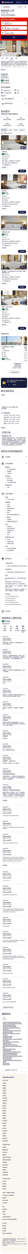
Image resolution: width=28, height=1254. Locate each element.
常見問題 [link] (4, 1183)
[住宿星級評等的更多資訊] (7, 12)
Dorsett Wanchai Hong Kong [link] (10, 1053)
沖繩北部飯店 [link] (5, 1174)
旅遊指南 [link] (4, 1230)
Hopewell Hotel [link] (7, 1050)
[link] (25, 7)
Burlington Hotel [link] (7, 1037)
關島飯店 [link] (4, 1154)
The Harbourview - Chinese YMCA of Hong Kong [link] (12, 1039)
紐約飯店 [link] (4, 1128)
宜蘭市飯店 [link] (4, 1100)
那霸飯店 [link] (4, 1135)
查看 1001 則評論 (8, 1007)
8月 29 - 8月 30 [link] (21, 119)
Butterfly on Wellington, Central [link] (11, 1033)
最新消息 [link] (4, 1197)
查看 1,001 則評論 (5, 83)
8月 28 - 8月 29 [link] (7, 119)
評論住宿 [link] (4, 1188)
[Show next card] (26, 48)
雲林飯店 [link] (4, 1169)
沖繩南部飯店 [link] (5, 1172)
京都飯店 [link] (4, 1103)
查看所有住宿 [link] (6, 7)
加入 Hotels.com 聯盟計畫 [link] (8, 1195)
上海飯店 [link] (4, 1125)
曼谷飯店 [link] (4, 1123)
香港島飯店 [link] (7, 1070)
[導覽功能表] (25, 2)
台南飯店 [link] (4, 1093)
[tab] (4, 1018)
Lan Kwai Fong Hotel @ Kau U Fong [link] (12, 1052)
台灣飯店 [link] (4, 1147)
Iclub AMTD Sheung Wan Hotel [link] (11, 1042)
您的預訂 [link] (4, 1181)
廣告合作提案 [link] (5, 1200)
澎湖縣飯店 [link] (4, 1162)
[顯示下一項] (25, 352)
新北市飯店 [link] (4, 1120)
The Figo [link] (5, 1035)
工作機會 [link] (4, 1228)
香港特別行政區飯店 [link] (6, 1159)
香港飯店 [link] (4, 1108)
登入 (9, 384)
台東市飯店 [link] (4, 1098)
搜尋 (14, 37)
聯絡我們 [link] (4, 1186)
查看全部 (3, 95)
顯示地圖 (4, 408)
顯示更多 (3, 69)
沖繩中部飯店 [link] (5, 1164)
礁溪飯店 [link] (4, 1088)
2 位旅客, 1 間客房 (9, 33)
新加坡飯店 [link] (4, 1138)
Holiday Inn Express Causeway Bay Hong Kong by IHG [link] (12, 1031)
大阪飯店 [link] (4, 1090)
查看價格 (22, 171)
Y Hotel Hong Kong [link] (8, 1036)
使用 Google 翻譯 (7, 813)
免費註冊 (14, 384)
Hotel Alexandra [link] (7, 1059)
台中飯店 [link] (4, 1095)
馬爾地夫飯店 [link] (5, 1149)
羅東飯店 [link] (4, 1110)
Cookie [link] (4, 1214)
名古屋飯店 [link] (4, 1130)
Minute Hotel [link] (6, 1064)
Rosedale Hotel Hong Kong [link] (10, 1044)
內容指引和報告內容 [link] (6, 1216)
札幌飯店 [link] (4, 1133)
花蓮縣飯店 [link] (4, 1167)
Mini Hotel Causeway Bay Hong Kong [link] (12, 1056)
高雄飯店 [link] (4, 1085)
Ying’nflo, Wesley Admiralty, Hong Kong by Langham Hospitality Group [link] (12, 1022)
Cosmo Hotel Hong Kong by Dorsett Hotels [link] (12, 1061)
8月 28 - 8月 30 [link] (7, 125)
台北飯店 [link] (4, 1083)
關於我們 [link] (4, 1225)
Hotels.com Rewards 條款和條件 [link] (9, 1219)
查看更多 (3, 427)
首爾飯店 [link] (4, 1115)
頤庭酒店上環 (8, 24)
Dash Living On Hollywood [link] (10, 1026)
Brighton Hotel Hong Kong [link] (10, 1054)
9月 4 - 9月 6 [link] (21, 125)
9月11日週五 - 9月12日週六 (11, 28)
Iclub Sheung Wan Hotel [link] (9, 1049)
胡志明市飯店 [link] (5, 1140)
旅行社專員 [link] (4, 1202)
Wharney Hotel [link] (7, 1043)
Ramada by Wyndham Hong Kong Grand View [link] (11, 1028)
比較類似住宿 (15, 372)
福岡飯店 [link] (4, 1118)
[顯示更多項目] (2, 1070)
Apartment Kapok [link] (7, 1057)
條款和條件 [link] (4, 1209)
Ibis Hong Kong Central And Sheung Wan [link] (12, 1046)
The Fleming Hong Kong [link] (9, 1025)
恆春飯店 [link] (4, 1113)
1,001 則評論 (5, 623)
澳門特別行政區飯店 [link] (6, 1157)
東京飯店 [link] (4, 1105)
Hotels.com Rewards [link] (7, 1233)
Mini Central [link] (6, 1063)
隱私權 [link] (3, 1211)
